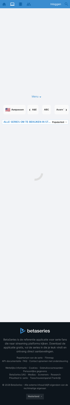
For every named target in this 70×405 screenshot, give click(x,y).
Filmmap (49, 357)
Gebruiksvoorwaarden (51, 367)
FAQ (25, 361)
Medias (32, 374)
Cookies (33, 367)
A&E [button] (34, 109)
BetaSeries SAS (17, 374)
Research (56, 374)
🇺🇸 (14, 109)
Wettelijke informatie (16, 367)
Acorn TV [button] (61, 109)
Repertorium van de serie (30, 357)
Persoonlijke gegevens (35, 371)
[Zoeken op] (66, 4)
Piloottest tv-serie (18, 378)
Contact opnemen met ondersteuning (48, 361)
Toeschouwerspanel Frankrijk (45, 378)
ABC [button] (46, 109)
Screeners (43, 374)
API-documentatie (11, 361)
